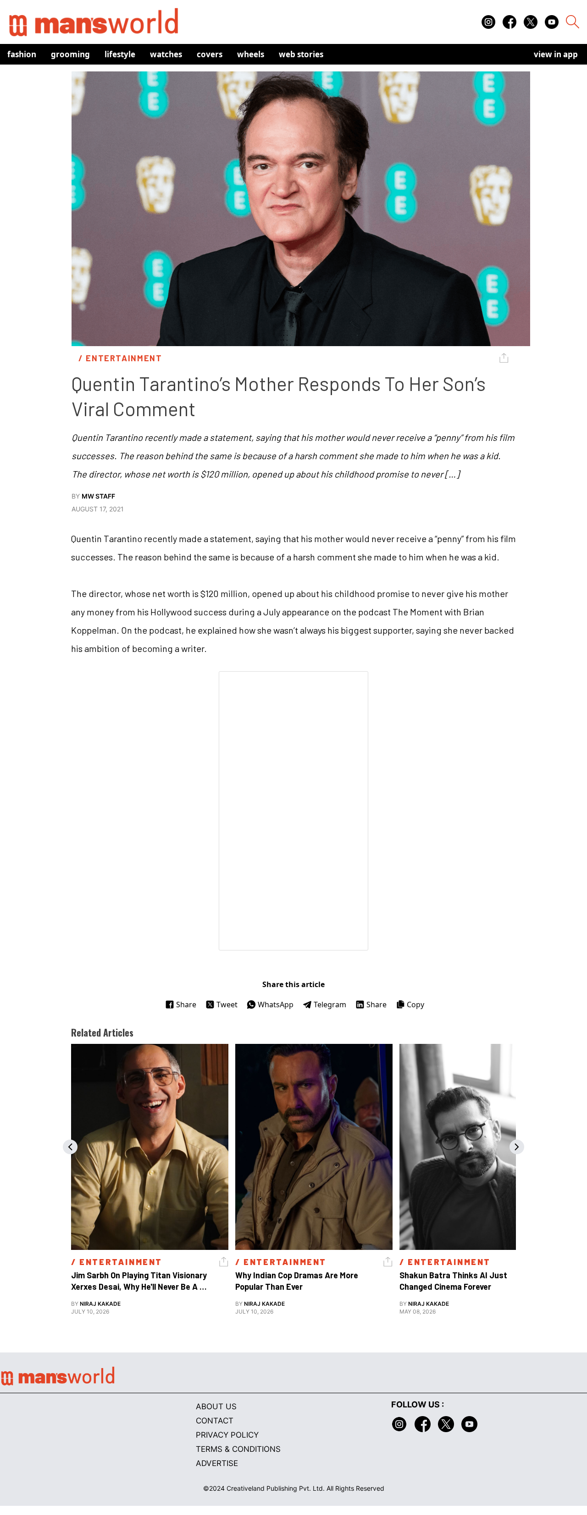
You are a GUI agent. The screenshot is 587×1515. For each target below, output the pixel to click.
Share (186, 1004)
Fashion (21, 54)
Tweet (227, 1004)
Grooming (70, 54)
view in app (556, 54)
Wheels (250, 54)
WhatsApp (276, 1004)
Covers (209, 54)
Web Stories (301, 54)
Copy (415, 1004)
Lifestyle (120, 54)
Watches (166, 54)
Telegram (330, 1004)
